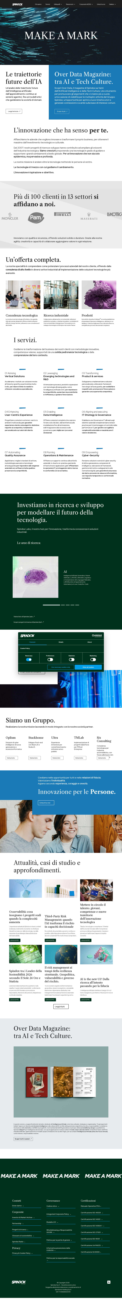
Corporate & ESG (85, 4)
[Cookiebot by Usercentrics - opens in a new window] (93, 635)
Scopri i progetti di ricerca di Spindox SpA (28, 622)
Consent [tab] (32, 642)
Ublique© (57, 4)
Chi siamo (38, 4)
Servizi (48, 4)
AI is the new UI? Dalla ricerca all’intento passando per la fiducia (94, 982)
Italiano (111, 4)
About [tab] (89, 642)
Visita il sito (11, 758)
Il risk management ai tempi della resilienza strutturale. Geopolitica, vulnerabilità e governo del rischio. (60, 974)
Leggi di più (60, 1006)
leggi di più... (14, 940)
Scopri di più (61, 111)
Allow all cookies (88, 667)
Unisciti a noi (101, 4)
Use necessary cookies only (60, 667)
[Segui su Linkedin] (108, 1282)
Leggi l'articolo (13, 111)
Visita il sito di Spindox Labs (23, 617)
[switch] (50, 659)
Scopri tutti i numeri (22, 1139)
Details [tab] (61, 642)
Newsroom (69, 4)
